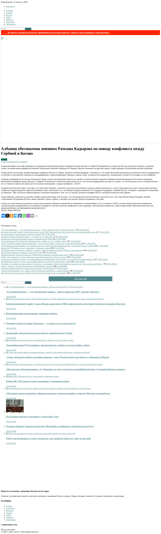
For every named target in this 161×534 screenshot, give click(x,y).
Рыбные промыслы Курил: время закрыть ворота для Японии (27, 268)
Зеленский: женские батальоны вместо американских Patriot (27, 239)
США (8, 17)
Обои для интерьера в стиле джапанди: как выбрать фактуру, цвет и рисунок (34, 257)
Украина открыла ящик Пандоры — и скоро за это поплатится (28, 237)
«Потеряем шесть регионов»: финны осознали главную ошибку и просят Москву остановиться (42, 250)
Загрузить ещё (80, 279)
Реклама (9, 511)
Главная (9, 11)
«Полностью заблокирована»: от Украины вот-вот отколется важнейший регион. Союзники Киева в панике (47, 246)
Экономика (11, 24)
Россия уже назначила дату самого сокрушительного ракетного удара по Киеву (35, 271)
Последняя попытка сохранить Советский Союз (21, 253)
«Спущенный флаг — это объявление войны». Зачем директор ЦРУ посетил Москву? (38, 230)
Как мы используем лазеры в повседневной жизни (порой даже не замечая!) (33, 273)
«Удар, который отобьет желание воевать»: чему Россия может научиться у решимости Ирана (41, 243)
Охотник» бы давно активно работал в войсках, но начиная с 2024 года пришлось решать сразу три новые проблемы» (52, 264)
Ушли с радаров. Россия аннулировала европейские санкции (27, 266)
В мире (9, 13)
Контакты (10, 6)
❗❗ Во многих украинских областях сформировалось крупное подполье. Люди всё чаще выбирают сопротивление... (56, 33)
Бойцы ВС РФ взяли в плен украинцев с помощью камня (25, 248)
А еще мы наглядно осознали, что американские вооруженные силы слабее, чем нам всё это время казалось (47, 259)
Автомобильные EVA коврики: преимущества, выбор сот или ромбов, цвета (34, 241)
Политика (10, 22)
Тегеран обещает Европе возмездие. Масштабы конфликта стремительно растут (35, 255)
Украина (9, 20)
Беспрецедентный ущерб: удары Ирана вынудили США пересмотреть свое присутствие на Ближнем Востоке (48, 232)
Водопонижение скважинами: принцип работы (21, 234)
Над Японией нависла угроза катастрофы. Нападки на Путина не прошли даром (35, 262)
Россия (9, 15)
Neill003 (23, 162)
